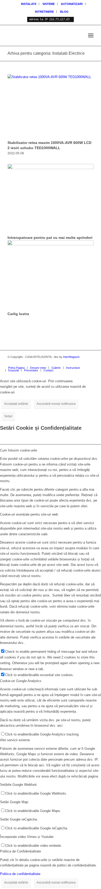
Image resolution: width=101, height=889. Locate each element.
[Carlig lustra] (50, 275)
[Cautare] (79, 35)
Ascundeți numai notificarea (56, 404)
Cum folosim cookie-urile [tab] (18, 450)
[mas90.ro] (42, 35)
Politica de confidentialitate (20, 874)
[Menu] (90, 35)
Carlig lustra (18, 314)
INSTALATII (28, 3)
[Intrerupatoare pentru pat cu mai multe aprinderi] (50, 198)
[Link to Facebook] (89, 362)
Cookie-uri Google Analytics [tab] (20, 681)
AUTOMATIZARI (72, 3)
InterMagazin (71, 356)
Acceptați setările (16, 404)
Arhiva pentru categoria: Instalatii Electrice (46, 53)
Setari (8, 416)
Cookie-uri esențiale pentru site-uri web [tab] (29, 514)
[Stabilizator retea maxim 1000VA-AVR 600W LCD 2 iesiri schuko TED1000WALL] (50, 106)
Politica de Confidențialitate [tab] (20, 851)
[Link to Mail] (82, 362)
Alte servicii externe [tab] (15, 740)
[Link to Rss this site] (74, 362)
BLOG (64, 11)
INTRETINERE (44, 11)
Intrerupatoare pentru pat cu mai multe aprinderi (50, 237)
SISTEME (48, 3)
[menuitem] (28, 4)
